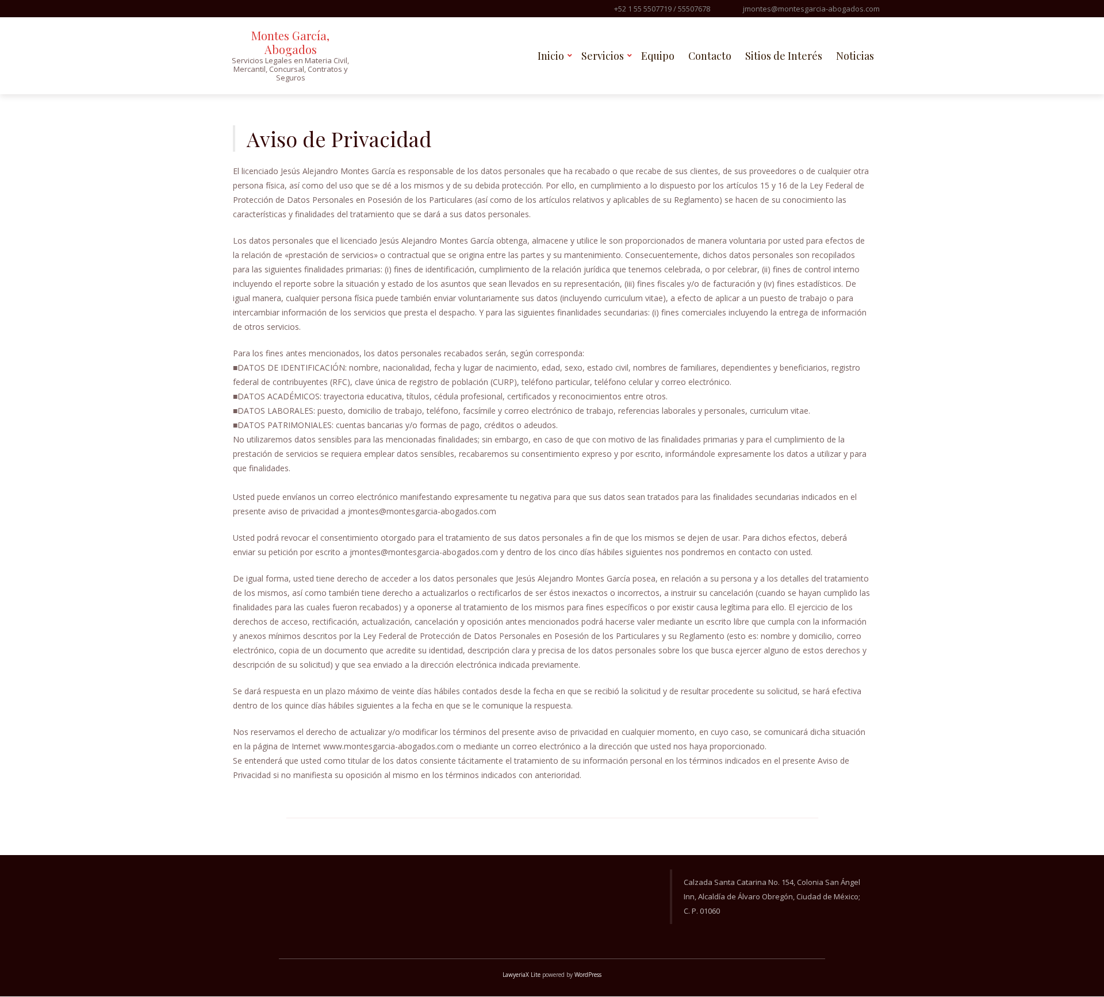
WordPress (587, 975)
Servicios (602, 56)
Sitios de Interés (783, 56)
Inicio (551, 56)
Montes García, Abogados (290, 42)
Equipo (657, 56)
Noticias (855, 56)
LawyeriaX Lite (521, 975)
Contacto (709, 56)
